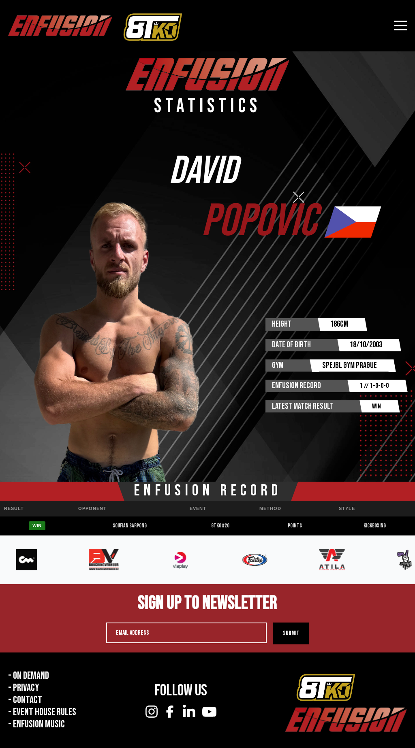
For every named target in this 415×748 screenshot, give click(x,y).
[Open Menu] (400, 25)
